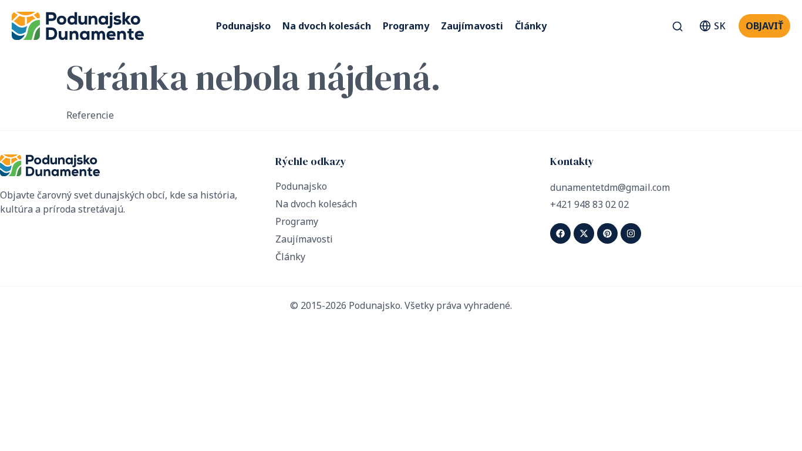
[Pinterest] (607, 233)
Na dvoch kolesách (326, 25)
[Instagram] (631, 233)
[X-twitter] (584, 233)
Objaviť (764, 25)
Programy (406, 25)
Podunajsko (243, 25)
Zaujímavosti (472, 25)
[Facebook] (560, 233)
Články (531, 25)
